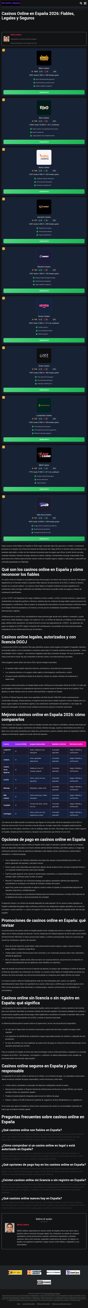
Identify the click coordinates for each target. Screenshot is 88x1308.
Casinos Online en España (52, 1293)
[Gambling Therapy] (34, 1272)
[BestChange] (44, 1282)
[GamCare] (73, 1272)
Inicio (18, 1304)
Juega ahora (44, 92)
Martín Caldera (16, 34)
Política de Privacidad (43, 1304)
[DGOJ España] (15, 1272)
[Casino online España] (11, 3)
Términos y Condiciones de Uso (61, 1304)
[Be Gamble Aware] (54, 1272)
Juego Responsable (28, 1304)
